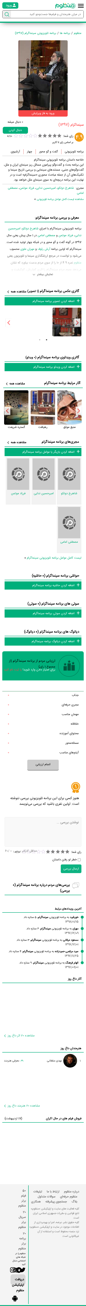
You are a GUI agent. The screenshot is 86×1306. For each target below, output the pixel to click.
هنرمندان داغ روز (71, 1048)
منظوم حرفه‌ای (68, 1196)
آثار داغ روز (74, 978)
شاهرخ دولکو (66, 188)
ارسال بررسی (71, 868)
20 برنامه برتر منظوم (22, 1241)
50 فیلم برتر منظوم (22, 1198)
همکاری (36, 1201)
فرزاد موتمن (26, 188)
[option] (68, 322)
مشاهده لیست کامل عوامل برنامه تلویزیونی (60, 199)
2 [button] (39, 339)
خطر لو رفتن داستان (64, 859)
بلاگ (74, 1201)
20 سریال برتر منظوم (22, 1220)
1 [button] (46, 339)
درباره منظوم (71, 1191)
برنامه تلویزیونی (74, 151)
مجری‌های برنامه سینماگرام (60, 442)
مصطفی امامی (46, 235)
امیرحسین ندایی (46, 188)
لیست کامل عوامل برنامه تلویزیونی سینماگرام (54, 557)
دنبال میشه (15, 122)
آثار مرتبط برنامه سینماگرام (62, 383)
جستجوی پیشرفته (56, 1201)
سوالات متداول (46, 1196)
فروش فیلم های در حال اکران (63, 1118)
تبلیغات (37, 1191)
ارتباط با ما (53, 1191)
